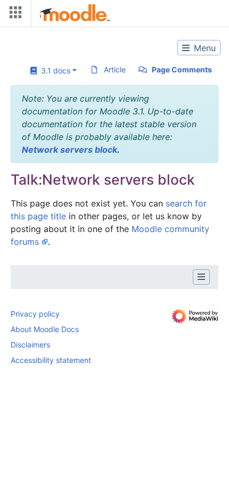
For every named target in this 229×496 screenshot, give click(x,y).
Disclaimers (30, 344)
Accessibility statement (51, 360)
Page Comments (182, 69)
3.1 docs (53, 70)
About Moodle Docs (45, 329)
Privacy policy (35, 313)
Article (115, 69)
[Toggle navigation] (13, 14)
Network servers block (69, 149)
